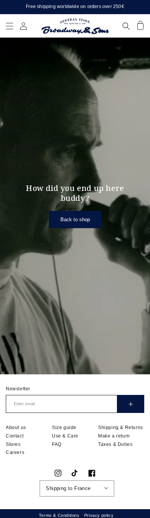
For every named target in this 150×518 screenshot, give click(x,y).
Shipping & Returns (120, 427)
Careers (15, 452)
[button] (9, 25)
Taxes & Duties (115, 444)
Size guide (64, 427)
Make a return (114, 436)
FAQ (57, 444)
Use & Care (65, 436)
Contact (14, 436)
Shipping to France (68, 488)
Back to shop (75, 219)
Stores (13, 444)
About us (16, 427)
